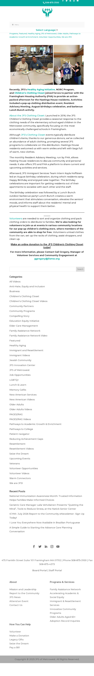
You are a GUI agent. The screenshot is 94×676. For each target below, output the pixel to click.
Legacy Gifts (16, 639)
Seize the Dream (19, 453)
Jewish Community (20, 360)
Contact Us (15, 605)
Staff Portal (55, 570)
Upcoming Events (19, 458)
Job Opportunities (19, 375)
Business (14, 291)
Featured (23, 33)
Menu (17, 25)
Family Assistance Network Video (28, 335)
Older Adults (63, 33)
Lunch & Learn (17, 385)
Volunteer (15, 631)
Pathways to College (21, 429)
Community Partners (21, 306)
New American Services (22, 394)
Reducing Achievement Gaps (26, 439)
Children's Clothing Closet (24, 296)
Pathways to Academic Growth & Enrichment (35, 424)
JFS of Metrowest (49, 33)
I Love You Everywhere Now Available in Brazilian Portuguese (44, 522)
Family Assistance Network (24, 330)
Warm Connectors (20, 478)
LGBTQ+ (14, 380)
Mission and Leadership (22, 589)
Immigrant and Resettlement (26, 350)
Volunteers (15, 218)
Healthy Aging (34, 33)
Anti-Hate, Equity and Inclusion (27, 286)
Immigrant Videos (19, 355)
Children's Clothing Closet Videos (28, 301)
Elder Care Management (23, 325)
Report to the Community (24, 593)
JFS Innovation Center (22, 365)
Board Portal (39, 570)
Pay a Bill (14, 647)
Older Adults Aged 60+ (63, 617)
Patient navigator (19, 434)
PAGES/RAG (16, 414)
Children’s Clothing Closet (29, 93)
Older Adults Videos (20, 409)
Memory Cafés (17, 390)
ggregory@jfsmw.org (47, 258)
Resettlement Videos (21, 448)
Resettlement (17, 444)
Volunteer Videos (19, 473)
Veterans (14, 463)
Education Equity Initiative (24, 321)
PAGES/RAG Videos (20, 419)
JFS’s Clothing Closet (33, 135)
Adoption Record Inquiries (65, 621)
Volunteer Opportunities (50, 37)
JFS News (14, 597)
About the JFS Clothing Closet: (27, 115)
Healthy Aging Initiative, (41, 89)
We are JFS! (67, 37)
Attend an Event (18, 601)
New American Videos (22, 399)
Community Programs (22, 311)
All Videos (14, 281)
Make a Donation (19, 635)
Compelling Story (19, 316)
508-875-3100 (52, 2)
